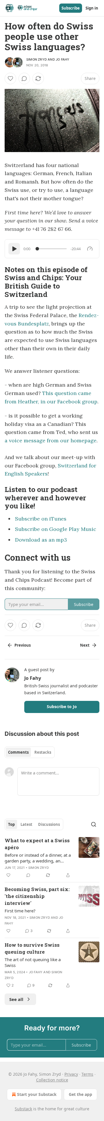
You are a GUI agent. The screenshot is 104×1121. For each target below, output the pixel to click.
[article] (52, 858)
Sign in (92, 8)
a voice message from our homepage (50, 440)
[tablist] (30, 752)
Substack (23, 1108)
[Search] (93, 824)
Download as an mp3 (41, 539)
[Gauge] (90, 248)
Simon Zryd (36, 59)
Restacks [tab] (42, 752)
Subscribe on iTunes (40, 518)
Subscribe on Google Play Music (55, 529)
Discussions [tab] (49, 824)
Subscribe (71, 8)
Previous (22, 645)
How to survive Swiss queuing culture (32, 948)
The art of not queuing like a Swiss (33, 962)
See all (16, 999)
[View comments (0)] (24, 78)
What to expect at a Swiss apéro (37, 844)
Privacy (71, 1074)
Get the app (80, 1094)
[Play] (14, 248)
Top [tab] (11, 824)
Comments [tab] (18, 752)
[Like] (10, 78)
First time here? (20, 911)
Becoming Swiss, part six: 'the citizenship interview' (37, 896)
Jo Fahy (62, 59)
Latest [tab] (26, 824)
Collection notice (52, 1080)
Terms (87, 1074)
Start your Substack (37, 1094)
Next (85, 645)
